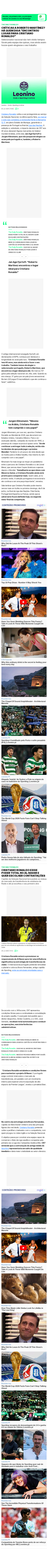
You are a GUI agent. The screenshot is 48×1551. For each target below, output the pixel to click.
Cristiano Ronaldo (8, 114)
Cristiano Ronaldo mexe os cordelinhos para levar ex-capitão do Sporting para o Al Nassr (23, 242)
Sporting (5, 1148)
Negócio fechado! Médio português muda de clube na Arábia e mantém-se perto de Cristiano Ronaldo (23, 1057)
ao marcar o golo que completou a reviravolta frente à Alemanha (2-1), (23, 120)
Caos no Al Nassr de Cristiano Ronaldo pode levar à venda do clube (23, 249)
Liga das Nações (35, 125)
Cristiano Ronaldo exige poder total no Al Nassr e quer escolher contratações (23, 234)
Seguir (41, 19)
